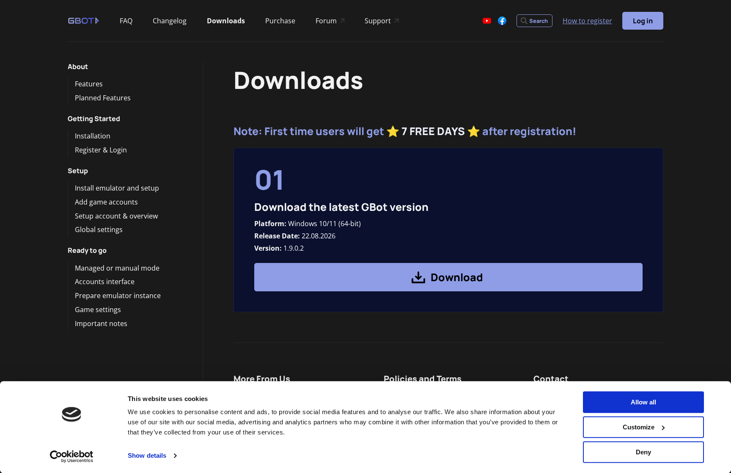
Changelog (170, 20)
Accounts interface (105, 281)
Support (381, 21)
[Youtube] (487, 21)
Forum (330, 21)
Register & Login (101, 150)
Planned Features (103, 97)
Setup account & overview (116, 216)
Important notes (101, 323)
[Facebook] (502, 21)
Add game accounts (106, 202)
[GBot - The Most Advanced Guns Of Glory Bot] (83, 21)
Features (89, 84)
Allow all (643, 402)
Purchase (280, 20)
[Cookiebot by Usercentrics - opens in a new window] (72, 456)
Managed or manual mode (117, 268)
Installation (92, 136)
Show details (147, 455)
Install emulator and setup (117, 188)
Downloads (226, 20)
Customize (638, 427)
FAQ (126, 20)
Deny (643, 452)
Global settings (99, 229)
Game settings (98, 309)
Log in (643, 20)
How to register (587, 20)
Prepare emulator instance (118, 295)
